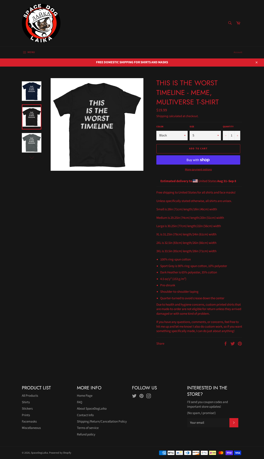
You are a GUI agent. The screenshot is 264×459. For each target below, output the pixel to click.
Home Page (84, 395)
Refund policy (86, 434)
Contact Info (85, 415)
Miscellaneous (31, 428)
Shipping (162, 116)
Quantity (228, 126)
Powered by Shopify (60, 453)
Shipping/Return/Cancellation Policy (102, 421)
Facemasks (29, 421)
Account (238, 52)
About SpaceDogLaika (92, 408)
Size (192, 126)
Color (159, 126)
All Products (30, 395)
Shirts (26, 402)
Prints (26, 415)
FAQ (79, 402)
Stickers (27, 408)
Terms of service (88, 428)
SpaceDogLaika (39, 453)
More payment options (198, 170)
